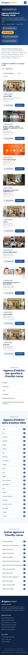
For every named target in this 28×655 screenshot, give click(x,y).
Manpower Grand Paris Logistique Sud (10, 190)
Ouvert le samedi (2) (10, 41)
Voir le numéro (9, 105)
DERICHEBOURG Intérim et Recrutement (11, 283)
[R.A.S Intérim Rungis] (14, 149)
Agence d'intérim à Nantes (8, 629)
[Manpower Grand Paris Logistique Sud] (14, 180)
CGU (14, 649)
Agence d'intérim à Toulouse (8, 622)
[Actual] (14, 211)
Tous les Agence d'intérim (8, 637)
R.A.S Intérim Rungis (9, 160)
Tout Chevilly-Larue (10, 28)
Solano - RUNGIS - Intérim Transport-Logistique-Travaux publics (13, 128)
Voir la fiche (19, 105)
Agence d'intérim (11, 24)
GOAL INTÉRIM (7, 96)
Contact (22, 650)
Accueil (3, 24)
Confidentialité (19, 649)
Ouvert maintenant (9, 73)
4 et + (20, 73)
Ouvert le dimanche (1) (11, 36)
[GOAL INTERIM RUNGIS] (14, 242)
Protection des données (9, 650)
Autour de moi (8, 32)
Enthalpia (6, 345)
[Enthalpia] (14, 334)
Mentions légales (9, 649)
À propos (18, 650)
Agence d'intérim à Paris (7, 618)
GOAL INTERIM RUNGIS (10, 252)
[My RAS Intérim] (14, 304)
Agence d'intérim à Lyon (7, 620)
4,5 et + (6, 76)
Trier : (3, 69)
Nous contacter (5, 641)
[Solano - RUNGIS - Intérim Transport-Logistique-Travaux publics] (14, 116)
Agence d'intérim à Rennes (8, 627)
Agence (10, 3)
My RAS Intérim (8, 314)
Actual (5, 222)
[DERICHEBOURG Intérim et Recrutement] (14, 272)
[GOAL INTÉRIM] (14, 86)
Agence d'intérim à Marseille (8, 625)
